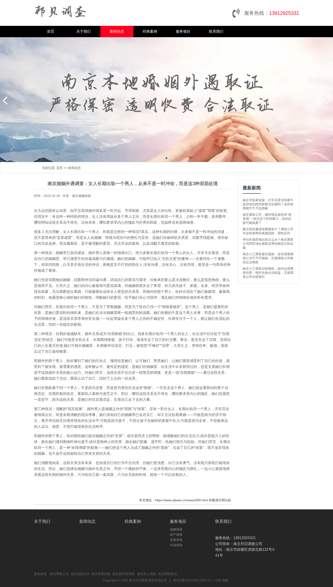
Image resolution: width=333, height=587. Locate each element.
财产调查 (176, 534)
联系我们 (216, 31)
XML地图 (221, 580)
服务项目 (183, 31)
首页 (50, 31)
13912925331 (284, 13)
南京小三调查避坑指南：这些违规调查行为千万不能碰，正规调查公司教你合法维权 (268, 258)
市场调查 (176, 545)
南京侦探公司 (80, 574)
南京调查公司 (59, 574)
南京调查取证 (167, 574)
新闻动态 (117, 31)
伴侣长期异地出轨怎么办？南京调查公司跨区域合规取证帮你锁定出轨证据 (268, 243)
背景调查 (176, 540)
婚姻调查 (176, 529)
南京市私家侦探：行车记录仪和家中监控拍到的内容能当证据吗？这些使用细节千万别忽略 (268, 204)
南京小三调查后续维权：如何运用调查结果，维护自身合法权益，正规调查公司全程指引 (268, 273)
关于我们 (83, 31)
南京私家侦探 (101, 574)
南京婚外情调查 (123, 574)
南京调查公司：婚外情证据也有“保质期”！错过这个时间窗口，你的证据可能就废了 (267, 219)
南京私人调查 (146, 574)
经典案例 (150, 31)
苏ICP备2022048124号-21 (192, 580)
